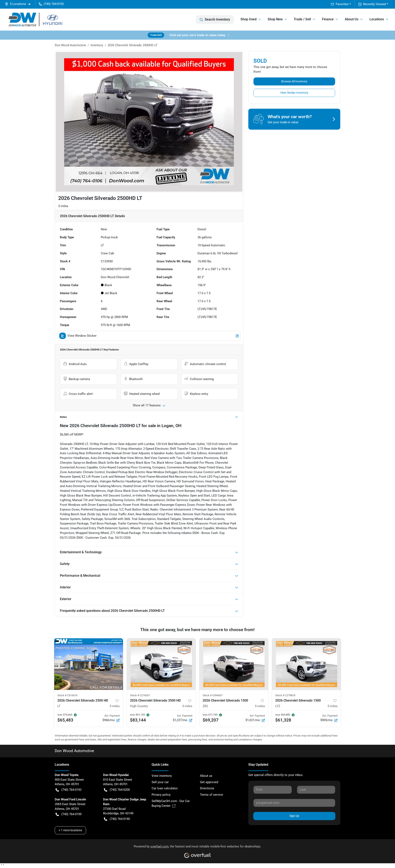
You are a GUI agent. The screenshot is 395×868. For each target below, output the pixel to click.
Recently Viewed (374, 4)
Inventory (97, 45)
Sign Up (294, 815)
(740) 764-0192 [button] (54, 4)
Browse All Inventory (294, 81)
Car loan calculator (165, 788)
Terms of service (211, 795)
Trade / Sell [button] (302, 19)
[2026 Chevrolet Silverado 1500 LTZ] (306, 664)
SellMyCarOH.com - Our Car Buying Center (171, 803)
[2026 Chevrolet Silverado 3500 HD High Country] (161, 664)
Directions (207, 788)
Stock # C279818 (285, 695)
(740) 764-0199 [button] (71, 814)
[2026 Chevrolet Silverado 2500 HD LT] (88, 664)
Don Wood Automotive (70, 45)
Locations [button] (376, 19)
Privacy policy (161, 795)
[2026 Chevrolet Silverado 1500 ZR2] (233, 664)
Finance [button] (328, 19)
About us (206, 776)
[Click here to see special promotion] (197, 35)
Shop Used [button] (248, 19)
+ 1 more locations (70, 830)
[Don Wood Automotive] (40, 19)
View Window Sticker (81, 336)
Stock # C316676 (67, 695)
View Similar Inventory (294, 92)
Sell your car (160, 782)
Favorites (342, 4)
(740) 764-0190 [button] (120, 819)
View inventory (162, 776)
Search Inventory (217, 19)
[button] (19, 4)
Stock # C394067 (213, 695)
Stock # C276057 (140, 695)
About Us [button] (351, 19)
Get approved (209, 782)
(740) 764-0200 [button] (120, 790)
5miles (115, 706)
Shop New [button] (275, 19)
